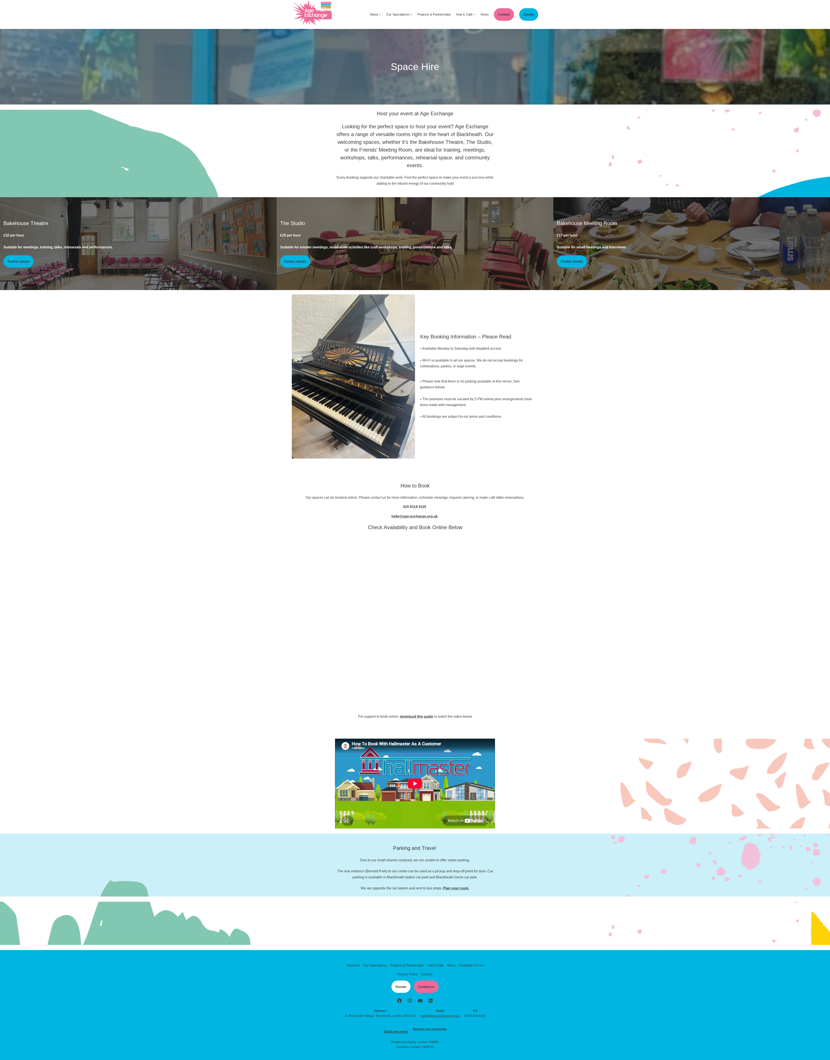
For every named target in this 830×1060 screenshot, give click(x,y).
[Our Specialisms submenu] (411, 15)
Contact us (426, 987)
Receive (419, 1029)
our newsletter (436, 1029)
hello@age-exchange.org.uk (414, 516)
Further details (19, 261)
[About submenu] (380, 15)
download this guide (416, 716)
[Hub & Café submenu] (474, 15)
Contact (504, 14)
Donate (528, 14)
